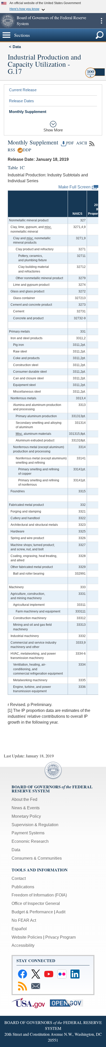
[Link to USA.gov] (31, 1002)
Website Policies (27, 937)
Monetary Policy (26, 816)
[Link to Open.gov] (68, 1002)
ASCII (81, 143)
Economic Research (30, 841)
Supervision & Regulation (35, 825)
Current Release (23, 90)
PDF (70, 143)
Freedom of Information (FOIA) (39, 895)
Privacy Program (60, 937)
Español (19, 929)
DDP (27, 150)
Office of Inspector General (36, 903)
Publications (23, 887)
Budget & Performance (32, 912)
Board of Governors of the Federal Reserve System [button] (51, 20)
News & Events (26, 808)
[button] (7, 20)
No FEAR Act (24, 920)
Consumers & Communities (37, 858)
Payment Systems (28, 833)
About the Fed (24, 799)
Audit (60, 912)
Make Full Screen (74, 187)
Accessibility (23, 945)
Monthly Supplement (27, 111)
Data (17, 46)
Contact (19, 878)
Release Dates (21, 101)
